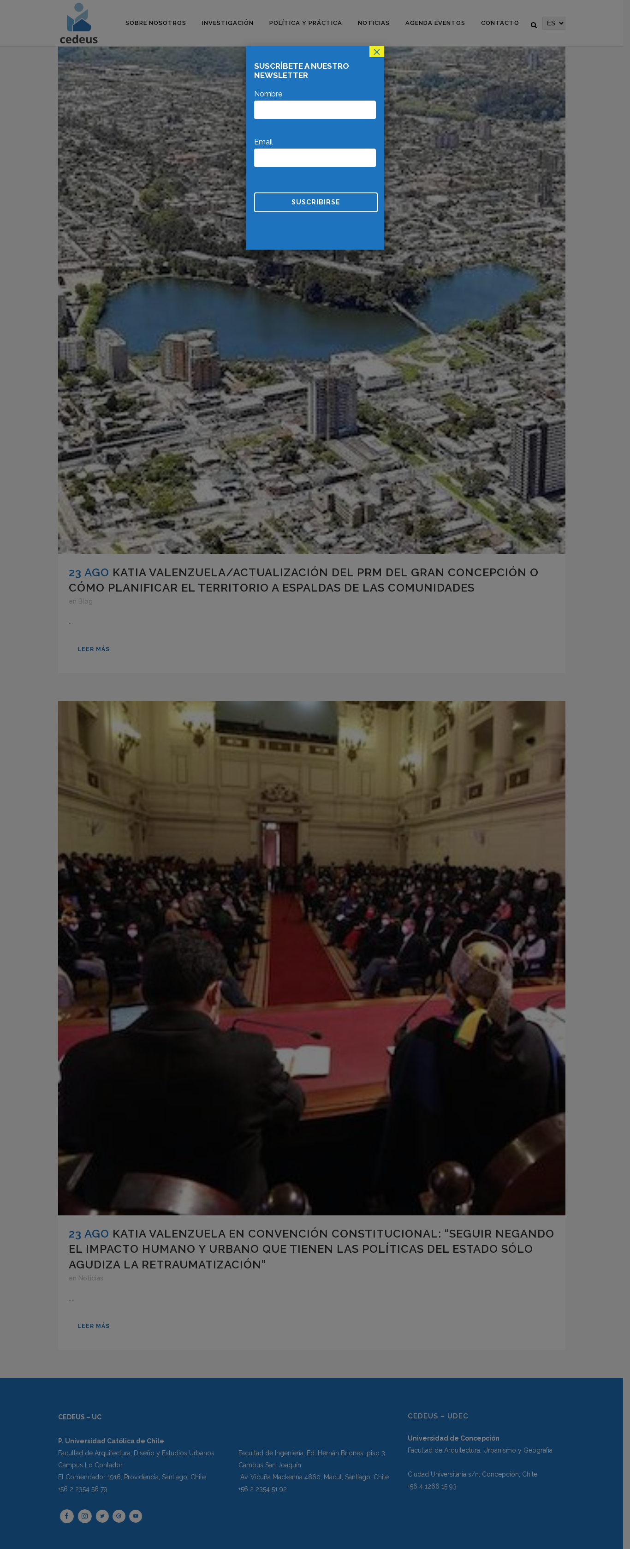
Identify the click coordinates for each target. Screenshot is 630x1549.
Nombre (268, 94)
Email (263, 142)
